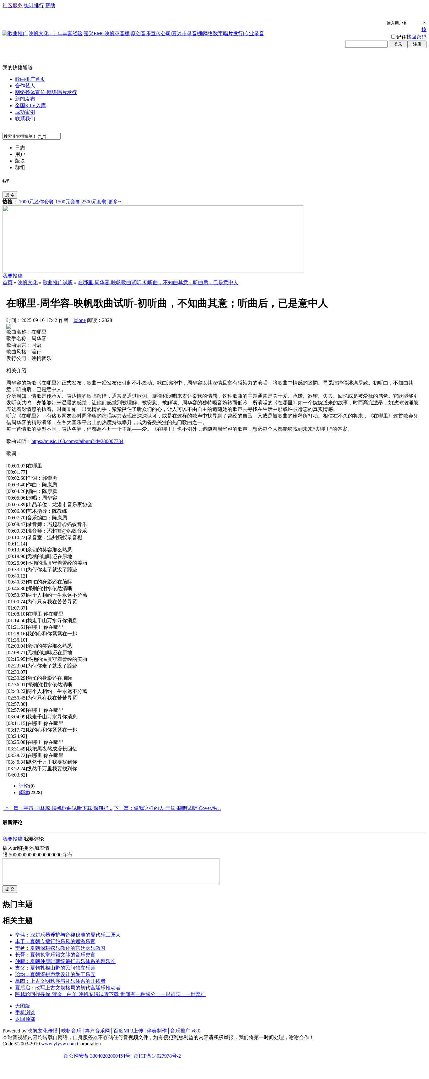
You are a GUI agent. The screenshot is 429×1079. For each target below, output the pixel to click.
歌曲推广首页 (30, 79)
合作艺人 (25, 85)
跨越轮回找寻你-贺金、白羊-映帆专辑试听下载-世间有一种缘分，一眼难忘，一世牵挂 (110, 994)
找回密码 (416, 37)
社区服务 (13, 5)
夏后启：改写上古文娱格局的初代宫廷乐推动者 (68, 987)
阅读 (24, 792)
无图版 (22, 1006)
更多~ (114, 201)
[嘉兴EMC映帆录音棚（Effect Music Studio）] (153, 271)
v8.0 (196, 1030)
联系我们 (25, 118)
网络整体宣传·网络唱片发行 (46, 92)
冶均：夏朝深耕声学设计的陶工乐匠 (55, 974)
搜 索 (9, 194)
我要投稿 (13, 276)
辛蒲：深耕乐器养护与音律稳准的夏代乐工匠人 (68, 935)
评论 (24, 785)
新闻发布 (25, 99)
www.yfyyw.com (58, 1043)
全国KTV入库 (30, 105)
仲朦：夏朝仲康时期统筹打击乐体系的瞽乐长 (65, 961)
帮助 (50, 5)
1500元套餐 (67, 201)
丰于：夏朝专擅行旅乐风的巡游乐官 (55, 941)
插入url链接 (15, 848)
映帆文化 (28, 282)
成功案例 (25, 112)
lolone (79, 320)
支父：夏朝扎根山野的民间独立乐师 (55, 968)
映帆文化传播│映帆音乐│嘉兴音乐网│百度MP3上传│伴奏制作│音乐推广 (109, 1030)
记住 (401, 37)
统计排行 (34, 5)
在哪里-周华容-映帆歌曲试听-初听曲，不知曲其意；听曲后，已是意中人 (158, 282)
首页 (8, 282)
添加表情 (39, 848)
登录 (398, 44)
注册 (417, 44)
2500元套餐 (94, 201)
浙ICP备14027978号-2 (157, 1056)
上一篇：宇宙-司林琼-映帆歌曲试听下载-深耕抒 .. (57, 808)
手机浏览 (25, 1012)
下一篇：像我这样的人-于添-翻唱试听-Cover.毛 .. (167, 808)
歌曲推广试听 (58, 282)
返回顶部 (25, 1019)
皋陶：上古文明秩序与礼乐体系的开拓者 (60, 981)
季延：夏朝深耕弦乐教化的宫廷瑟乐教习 (60, 948)
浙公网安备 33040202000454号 (97, 1056)
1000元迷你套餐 (36, 201)
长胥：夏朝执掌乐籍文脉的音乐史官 (55, 954)
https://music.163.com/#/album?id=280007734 (77, 441)
